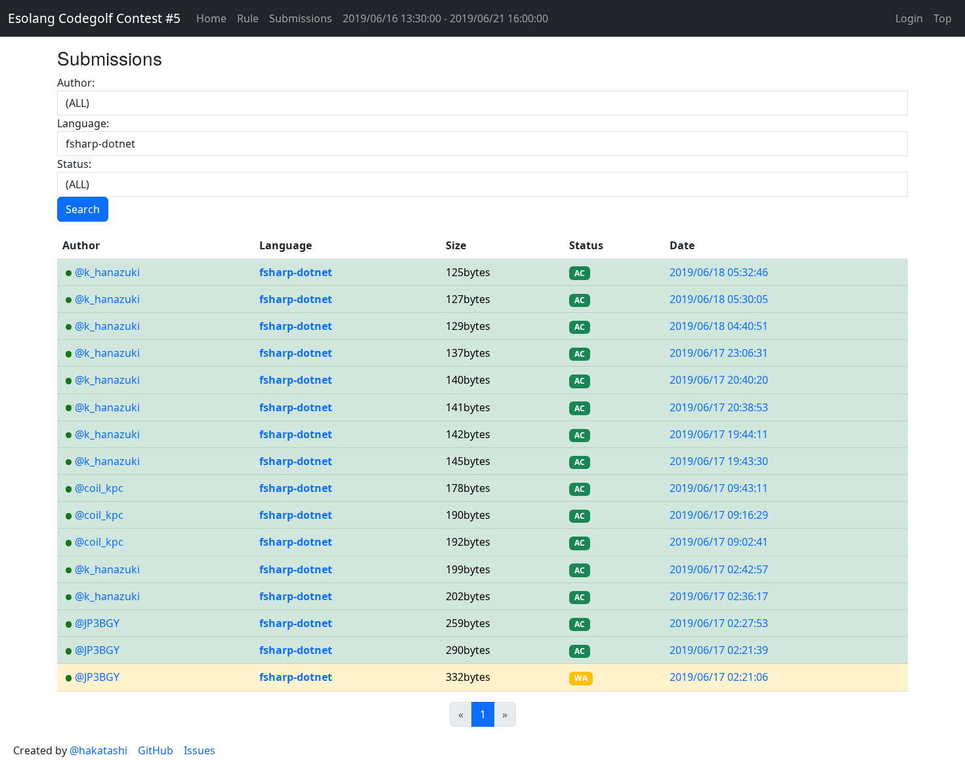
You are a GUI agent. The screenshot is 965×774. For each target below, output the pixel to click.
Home (211, 18)
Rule (248, 18)
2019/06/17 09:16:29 (719, 515)
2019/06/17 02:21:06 (719, 677)
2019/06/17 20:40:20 (719, 380)
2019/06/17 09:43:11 (719, 488)
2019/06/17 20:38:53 (719, 407)
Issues (199, 750)
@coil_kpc (99, 488)
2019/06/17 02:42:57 (719, 569)
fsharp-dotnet (295, 272)
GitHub (155, 750)
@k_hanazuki (107, 272)
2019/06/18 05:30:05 (719, 299)
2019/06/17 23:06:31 (719, 353)
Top (942, 18)
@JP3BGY (97, 623)
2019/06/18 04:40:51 (719, 326)
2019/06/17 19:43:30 (719, 461)
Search (83, 209)
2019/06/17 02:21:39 (719, 650)
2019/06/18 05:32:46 (719, 272)
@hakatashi (98, 750)
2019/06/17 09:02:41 (719, 542)
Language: (83, 123)
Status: (74, 164)
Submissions (300, 18)
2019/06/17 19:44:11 (719, 434)
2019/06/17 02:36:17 (719, 596)
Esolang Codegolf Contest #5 (94, 18)
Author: (76, 82)
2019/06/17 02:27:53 (719, 623)
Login (909, 18)
